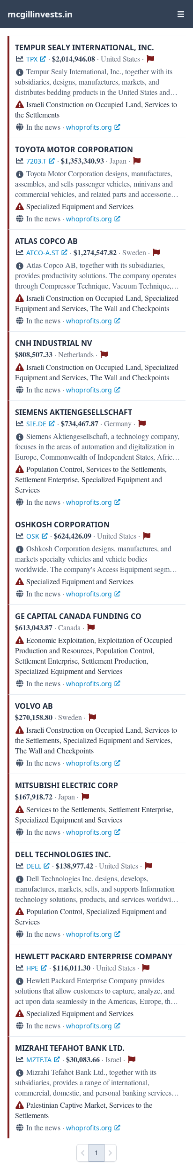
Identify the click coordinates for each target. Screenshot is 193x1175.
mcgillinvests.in (40, 14)
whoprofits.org (89, 127)
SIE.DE (36, 423)
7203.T (36, 161)
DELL (33, 866)
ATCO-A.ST (42, 252)
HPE (32, 968)
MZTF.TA (39, 1059)
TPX (31, 59)
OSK (32, 536)
